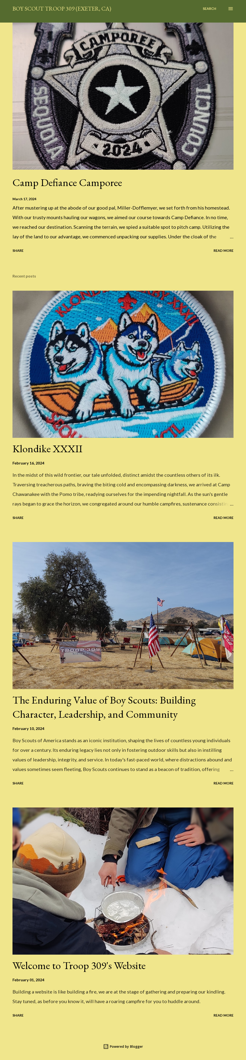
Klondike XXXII (47, 448)
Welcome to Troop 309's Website (79, 965)
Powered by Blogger (126, 1046)
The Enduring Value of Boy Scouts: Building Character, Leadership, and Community (104, 707)
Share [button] (18, 250)
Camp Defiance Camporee (67, 182)
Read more (224, 250)
